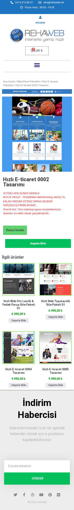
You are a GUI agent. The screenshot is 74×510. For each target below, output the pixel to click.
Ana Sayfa (9, 81)
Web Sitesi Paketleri (28, 81)
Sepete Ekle (38, 243)
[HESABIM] (40, 17)
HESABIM (40, 23)
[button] (37, 65)
